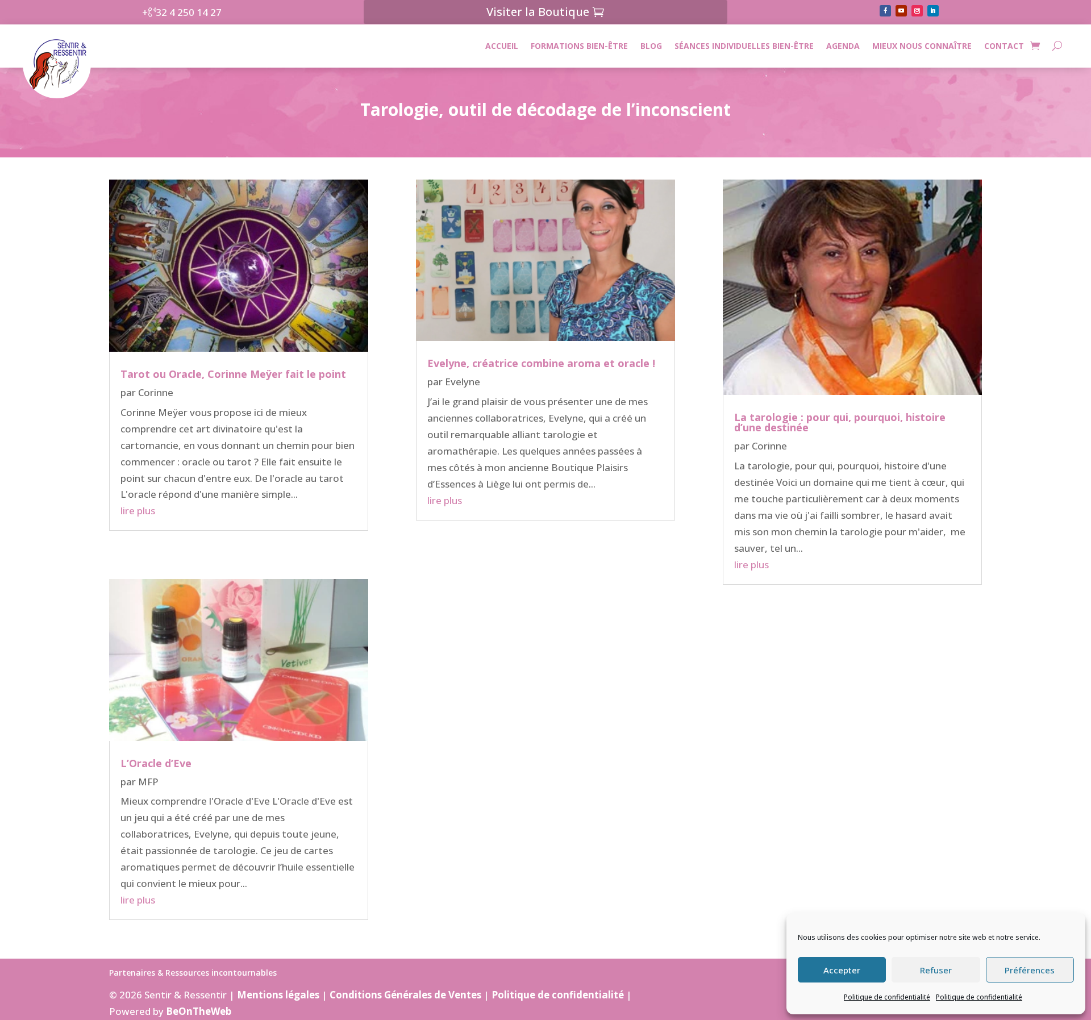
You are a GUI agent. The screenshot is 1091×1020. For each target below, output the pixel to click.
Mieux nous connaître (922, 45)
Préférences (1030, 970)
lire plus (137, 510)
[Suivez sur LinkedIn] (933, 10)
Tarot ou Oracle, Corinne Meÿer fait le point (233, 374)
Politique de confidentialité (887, 997)
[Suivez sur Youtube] (901, 10)
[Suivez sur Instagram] (917, 10)
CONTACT (1004, 45)
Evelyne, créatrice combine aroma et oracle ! (541, 363)
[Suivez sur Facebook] (885, 10)
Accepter (841, 970)
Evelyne (462, 381)
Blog (651, 45)
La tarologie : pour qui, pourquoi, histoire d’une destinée (840, 422)
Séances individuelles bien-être (744, 45)
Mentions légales (278, 994)
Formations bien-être (579, 45)
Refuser (936, 970)
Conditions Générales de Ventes (405, 994)
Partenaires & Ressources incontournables (193, 973)
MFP (148, 781)
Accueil (501, 45)
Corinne (155, 392)
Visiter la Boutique (537, 11)
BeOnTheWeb (198, 1011)
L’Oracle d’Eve (155, 763)
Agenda (843, 45)
